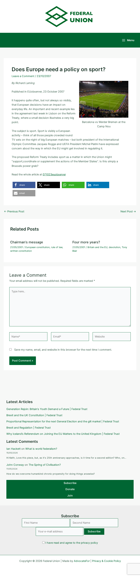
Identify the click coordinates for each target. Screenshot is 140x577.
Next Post (128, 211)
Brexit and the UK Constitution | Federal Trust (34, 415)
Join (70, 495)
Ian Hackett (13, 448)
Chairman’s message (26, 242)
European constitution (37, 247)
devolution (114, 247)
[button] (24, 185)
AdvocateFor (82, 561)
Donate (70, 489)
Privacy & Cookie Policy (106, 561)
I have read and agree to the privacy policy (71, 542)
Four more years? (86, 242)
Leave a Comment (23, 76)
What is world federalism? (41, 448)
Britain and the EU (97, 247)
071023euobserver (54, 174)
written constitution (21, 251)
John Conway (15, 464)
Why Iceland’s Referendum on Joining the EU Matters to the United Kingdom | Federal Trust (63, 433)
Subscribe (70, 483)
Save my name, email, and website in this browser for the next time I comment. (63, 349)
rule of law (56, 247)
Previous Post (14, 211)
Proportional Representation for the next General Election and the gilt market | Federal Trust (62, 421)
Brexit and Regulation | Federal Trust (28, 427)
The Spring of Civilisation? (45, 464)
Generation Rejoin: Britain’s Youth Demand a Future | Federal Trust (46, 409)
